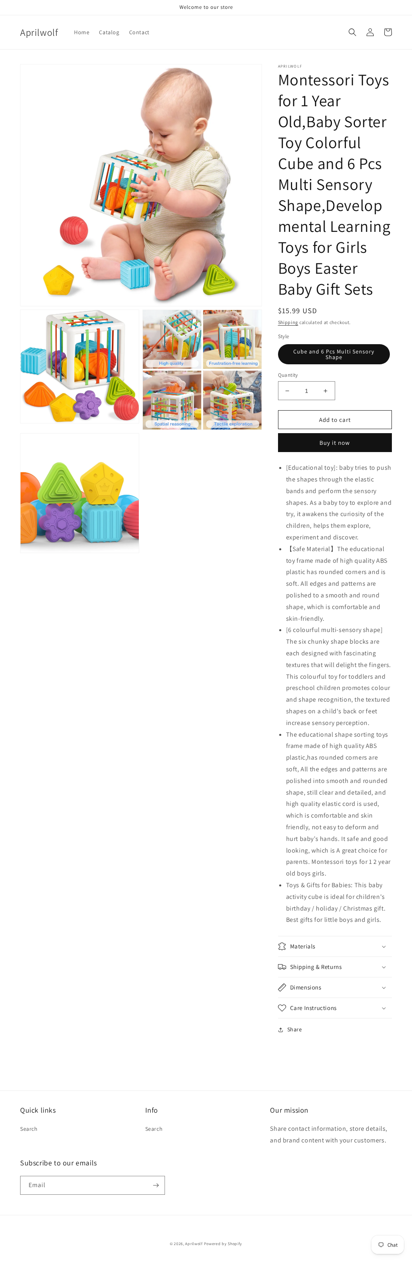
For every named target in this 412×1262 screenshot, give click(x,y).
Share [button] (294, 1029)
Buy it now (334, 442)
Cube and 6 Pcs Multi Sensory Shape (333, 354)
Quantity (288, 375)
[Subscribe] (156, 1185)
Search (29, 1128)
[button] (352, 32)
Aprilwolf (193, 1243)
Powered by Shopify (223, 1243)
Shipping (288, 322)
